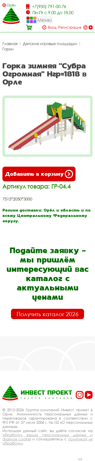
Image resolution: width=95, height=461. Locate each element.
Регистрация (69, 27)
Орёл (11, 5)
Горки (8, 49)
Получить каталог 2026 (47, 314)
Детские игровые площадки (50, 43)
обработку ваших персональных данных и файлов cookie (47, 437)
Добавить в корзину (34, 174)
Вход (52, 27)
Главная (10, 43)
